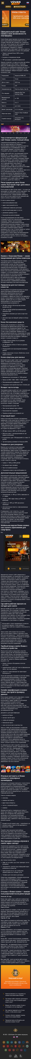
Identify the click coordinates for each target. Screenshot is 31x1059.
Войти (8, 6)
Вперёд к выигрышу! (15, 982)
